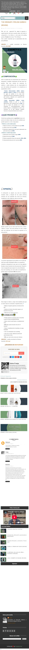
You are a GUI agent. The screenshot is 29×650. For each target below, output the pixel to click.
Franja (6, 452)
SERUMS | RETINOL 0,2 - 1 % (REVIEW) (9, 406)
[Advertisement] (13, 166)
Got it (18, 11)
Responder (7, 448)
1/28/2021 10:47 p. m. (10, 453)
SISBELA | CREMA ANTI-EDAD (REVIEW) (17, 546)
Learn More (12, 11)
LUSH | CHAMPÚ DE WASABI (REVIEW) (16, 558)
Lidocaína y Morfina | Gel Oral (14, 529)
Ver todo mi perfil (11, 623)
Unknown (7, 442)
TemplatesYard (18, 646)
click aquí (8, 341)
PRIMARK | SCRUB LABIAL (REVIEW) (9, 432)
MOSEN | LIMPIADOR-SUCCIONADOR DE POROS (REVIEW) (13, 419)
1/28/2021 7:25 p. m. (9, 443)
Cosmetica (20, 28)
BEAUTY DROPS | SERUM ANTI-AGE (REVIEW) (11, 393)
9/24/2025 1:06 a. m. (9, 466)
